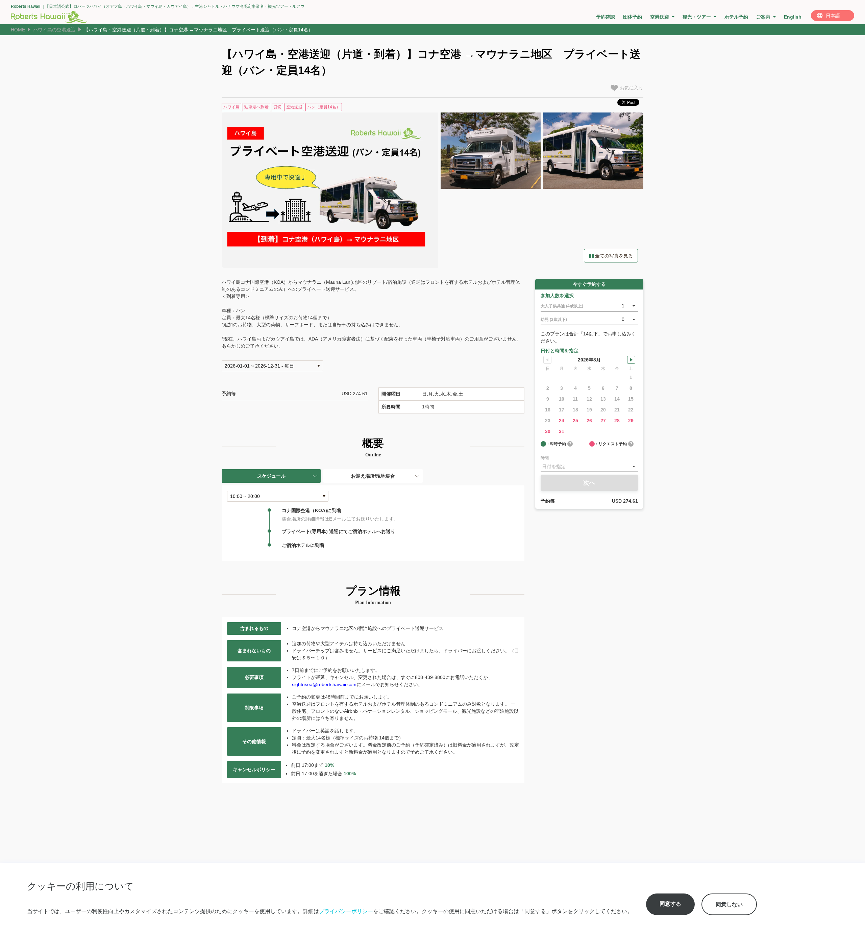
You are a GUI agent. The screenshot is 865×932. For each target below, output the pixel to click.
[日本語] (832, 15)
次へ (589, 482)
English (792, 17)
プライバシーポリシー (346, 911)
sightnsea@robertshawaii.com (324, 684)
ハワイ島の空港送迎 (54, 29)
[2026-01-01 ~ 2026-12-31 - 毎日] (272, 365)
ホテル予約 (736, 17)
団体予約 (632, 17)
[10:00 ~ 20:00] (277, 496)
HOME (18, 29)
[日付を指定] (589, 466)
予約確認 (605, 17)
